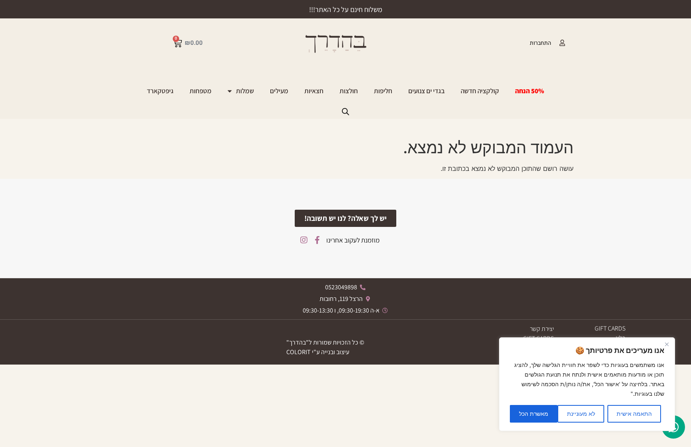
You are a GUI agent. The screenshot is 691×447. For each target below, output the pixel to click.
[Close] (666, 344)
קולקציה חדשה (480, 90)
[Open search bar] (345, 111)
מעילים (279, 90)
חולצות (349, 90)
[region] (587, 384)
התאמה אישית (634, 413)
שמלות (245, 90)
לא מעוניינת (581, 413)
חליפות (383, 90)
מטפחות (201, 90)
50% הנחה (529, 90)
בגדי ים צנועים (426, 90)
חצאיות (314, 90)
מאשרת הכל (533, 413)
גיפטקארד (160, 90)
